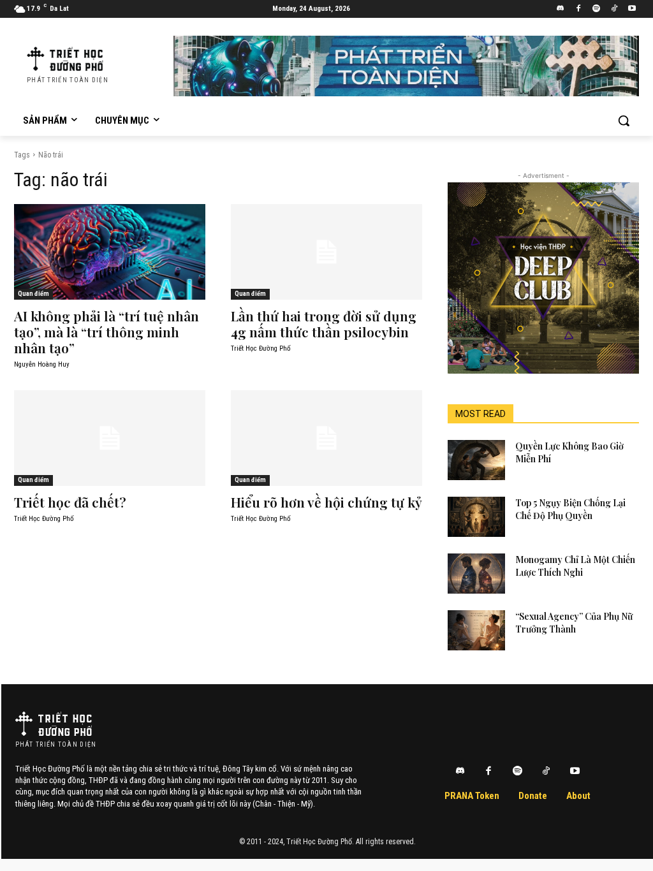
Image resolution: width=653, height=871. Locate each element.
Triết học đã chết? (70, 502)
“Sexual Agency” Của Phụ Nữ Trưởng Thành (574, 622)
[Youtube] (631, 9)
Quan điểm (33, 293)
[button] (623, 120)
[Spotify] (596, 9)
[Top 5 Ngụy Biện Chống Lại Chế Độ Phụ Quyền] (476, 517)
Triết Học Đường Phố (261, 348)
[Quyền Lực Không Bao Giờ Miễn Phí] (476, 460)
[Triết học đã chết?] (109, 438)
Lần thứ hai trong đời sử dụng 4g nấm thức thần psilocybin (323, 323)
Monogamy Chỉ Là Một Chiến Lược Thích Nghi (575, 565)
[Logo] (53, 724)
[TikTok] (613, 9)
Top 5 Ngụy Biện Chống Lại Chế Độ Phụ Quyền (570, 509)
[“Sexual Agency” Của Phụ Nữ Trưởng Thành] (476, 630)
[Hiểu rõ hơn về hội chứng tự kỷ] (326, 438)
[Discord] (561, 9)
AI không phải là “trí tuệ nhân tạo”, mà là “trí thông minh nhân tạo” (106, 331)
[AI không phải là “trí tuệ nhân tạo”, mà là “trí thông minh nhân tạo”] (109, 252)
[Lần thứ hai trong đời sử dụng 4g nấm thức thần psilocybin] (326, 252)
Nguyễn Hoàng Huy (42, 364)
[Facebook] (578, 9)
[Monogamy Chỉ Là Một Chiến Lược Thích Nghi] (476, 573)
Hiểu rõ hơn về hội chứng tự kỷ (326, 502)
